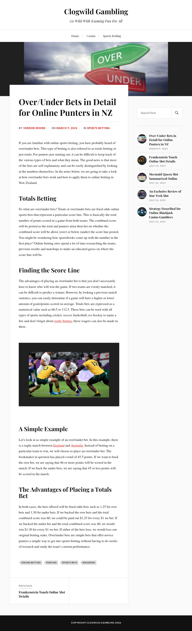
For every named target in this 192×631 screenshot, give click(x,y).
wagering (88, 562)
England (58, 445)
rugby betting (63, 321)
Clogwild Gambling (96, 11)
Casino (91, 36)
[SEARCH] (176, 112)
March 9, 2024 (66, 128)
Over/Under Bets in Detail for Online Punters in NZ (67, 107)
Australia (77, 445)
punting (51, 562)
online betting (31, 562)
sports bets (69, 562)
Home (75, 36)
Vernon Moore (34, 128)
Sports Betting (112, 36)
